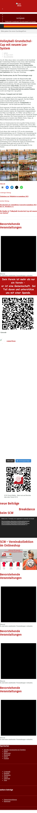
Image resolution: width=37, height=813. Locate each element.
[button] (9, 154)
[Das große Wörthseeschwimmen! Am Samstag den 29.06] (18, 433)
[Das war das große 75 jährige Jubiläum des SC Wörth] (18, 455)
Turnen (6, 777)
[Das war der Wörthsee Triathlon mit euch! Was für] (18, 351)
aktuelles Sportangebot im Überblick (15, 750)
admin (6, 53)
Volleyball (7, 778)
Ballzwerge (7, 753)
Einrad (6, 756)
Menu (19, 5)
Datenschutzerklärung (10, 799)
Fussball (6, 758)
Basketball (7, 755)
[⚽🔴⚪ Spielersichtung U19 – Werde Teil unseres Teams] (18, 385)
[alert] (18, 254)
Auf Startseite (20, 18)
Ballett (6, 751)
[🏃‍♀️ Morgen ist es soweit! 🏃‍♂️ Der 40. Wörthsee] (18, 363)
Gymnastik (7, 771)
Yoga (5, 780)
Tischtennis (7, 775)
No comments (8, 57)
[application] (18, 527)
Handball (6, 773)
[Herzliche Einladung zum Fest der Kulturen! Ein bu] (18, 411)
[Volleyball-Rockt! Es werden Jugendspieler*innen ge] (18, 426)
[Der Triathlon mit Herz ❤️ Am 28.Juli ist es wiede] (18, 444)
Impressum (7, 801)
